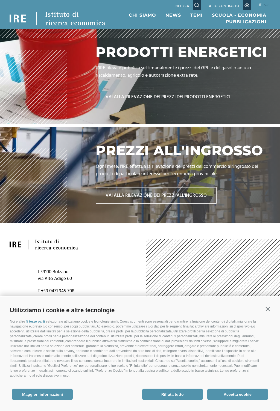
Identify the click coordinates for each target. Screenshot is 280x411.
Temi (196, 15)
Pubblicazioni (246, 21)
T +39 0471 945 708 (56, 291)
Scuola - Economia (239, 15)
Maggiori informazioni (42, 394)
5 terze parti (35, 321)
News (173, 15)
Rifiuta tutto (172, 394)
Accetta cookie (238, 394)
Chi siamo (142, 15)
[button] (267, 309)
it (260, 5)
